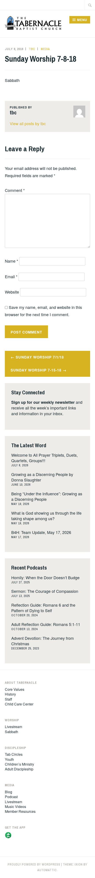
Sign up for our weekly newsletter (43, 402)
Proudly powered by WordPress (34, 864)
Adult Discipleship (19, 769)
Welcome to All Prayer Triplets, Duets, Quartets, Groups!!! (44, 457)
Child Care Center (19, 704)
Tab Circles (14, 754)
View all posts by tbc (28, 123)
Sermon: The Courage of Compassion (44, 591)
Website (12, 292)
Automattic (47, 870)
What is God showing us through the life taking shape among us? (46, 515)
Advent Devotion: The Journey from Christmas (42, 640)
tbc (32, 49)
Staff (8, 699)
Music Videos (15, 806)
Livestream (13, 726)
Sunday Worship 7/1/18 (40, 357)
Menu (82, 20)
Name (11, 261)
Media (45, 49)
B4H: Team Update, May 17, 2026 (41, 532)
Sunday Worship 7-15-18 (36, 370)
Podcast (11, 796)
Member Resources (20, 811)
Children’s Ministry (19, 764)
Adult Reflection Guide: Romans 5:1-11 (45, 624)
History (10, 694)
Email (11, 276)
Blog (8, 791)
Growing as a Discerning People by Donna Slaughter (42, 477)
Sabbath (11, 731)
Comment (15, 190)
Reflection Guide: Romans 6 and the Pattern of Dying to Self (43, 607)
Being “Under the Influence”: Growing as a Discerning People (46, 496)
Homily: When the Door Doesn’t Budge (45, 577)
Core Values (14, 689)
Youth (9, 759)
